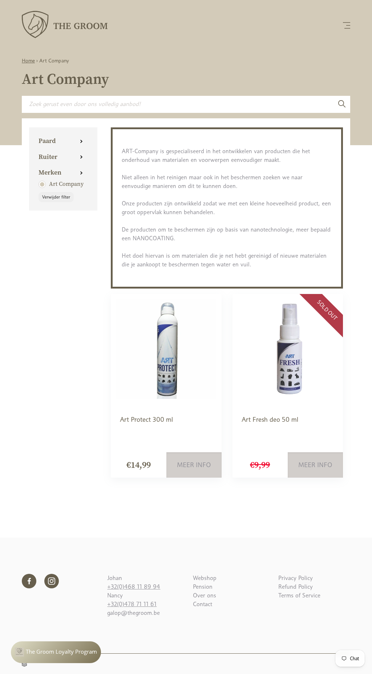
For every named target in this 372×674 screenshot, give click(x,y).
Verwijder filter (56, 197)
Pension (203, 586)
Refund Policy (295, 586)
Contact (202, 604)
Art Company (66, 184)
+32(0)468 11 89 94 (133, 586)
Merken (50, 172)
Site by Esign (25, 663)
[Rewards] (56, 652)
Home (28, 60)
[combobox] (177, 104)
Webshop (205, 578)
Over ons (204, 595)
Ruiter (48, 156)
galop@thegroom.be (133, 612)
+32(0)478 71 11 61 (132, 604)
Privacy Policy (295, 578)
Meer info (194, 465)
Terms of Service (299, 595)
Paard (47, 140)
